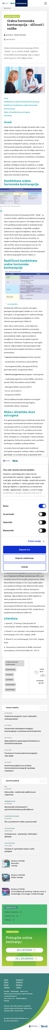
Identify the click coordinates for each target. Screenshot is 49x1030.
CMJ (11, 1006)
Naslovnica (7, 8)
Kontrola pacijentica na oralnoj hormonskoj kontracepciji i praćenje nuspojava (20, 768)
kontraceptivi (10, 684)
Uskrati (24, 567)
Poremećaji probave (12, 816)
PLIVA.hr (6, 1001)
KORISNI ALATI (11, 907)
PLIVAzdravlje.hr (21, 998)
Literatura (8, 116)
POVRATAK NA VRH (40, 682)
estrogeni (9, 674)
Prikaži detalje (34, 541)
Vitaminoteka (19, 1011)
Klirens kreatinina (11, 912)
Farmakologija (10, 801)
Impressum (24, 991)
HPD (15, 1006)
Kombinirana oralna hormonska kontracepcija (21, 102)
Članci (6, 982)
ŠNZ (12, 1011)
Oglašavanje (15, 991)
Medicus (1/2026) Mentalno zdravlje (18, 863)
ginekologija (10, 689)
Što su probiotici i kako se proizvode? (21, 822)
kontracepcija (10, 669)
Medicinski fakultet (16, 1008)
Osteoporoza (10, 828)
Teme (6, 980)
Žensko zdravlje (12, 16)
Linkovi (18, 987)
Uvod (6, 98)
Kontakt (6, 991)
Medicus (19, 985)
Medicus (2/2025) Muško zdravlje (18, 876)
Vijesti (6, 985)
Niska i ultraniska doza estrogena (17, 112)
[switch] (42, 514)
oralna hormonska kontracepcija (12, 663)
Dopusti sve (24, 549)
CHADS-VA (9, 916)
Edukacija (19, 980)
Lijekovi (7, 987)
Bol (6, 786)
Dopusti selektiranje (24, 558)
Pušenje (8, 920)
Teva (5, 998)
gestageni (9, 679)
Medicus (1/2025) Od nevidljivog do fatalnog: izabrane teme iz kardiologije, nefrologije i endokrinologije (28, 891)
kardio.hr (20, 1006)
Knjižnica (19, 982)
